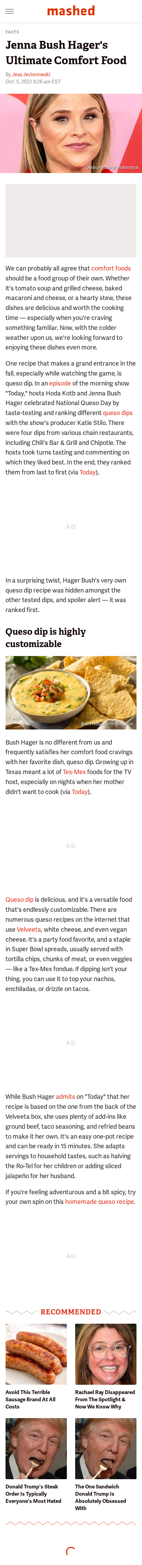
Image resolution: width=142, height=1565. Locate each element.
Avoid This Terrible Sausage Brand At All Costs (30, 1399)
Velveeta (29, 929)
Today (88, 472)
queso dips (118, 413)
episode (60, 383)
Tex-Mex (74, 772)
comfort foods (111, 268)
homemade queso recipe (99, 1202)
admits (65, 1097)
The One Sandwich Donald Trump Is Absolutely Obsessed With (100, 1497)
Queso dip (19, 900)
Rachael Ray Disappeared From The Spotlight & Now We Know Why (105, 1399)
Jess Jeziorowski (31, 74)
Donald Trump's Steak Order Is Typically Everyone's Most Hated (33, 1494)
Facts (12, 32)
